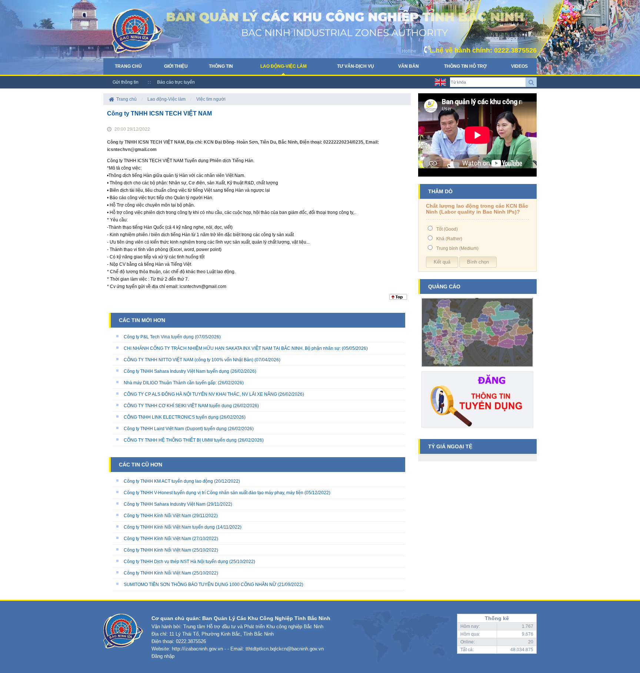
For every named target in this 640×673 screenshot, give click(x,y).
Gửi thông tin (126, 82)
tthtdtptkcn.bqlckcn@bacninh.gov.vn (285, 649)
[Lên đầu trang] (398, 298)
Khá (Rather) (449, 238)
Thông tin (221, 66)
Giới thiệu (176, 66)
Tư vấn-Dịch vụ (355, 66)
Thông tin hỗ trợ (465, 66)
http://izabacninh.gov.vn (197, 649)
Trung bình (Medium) (457, 248)
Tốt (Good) (447, 229)
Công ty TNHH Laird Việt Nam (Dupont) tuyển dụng (175, 428)
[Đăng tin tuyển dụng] (477, 430)
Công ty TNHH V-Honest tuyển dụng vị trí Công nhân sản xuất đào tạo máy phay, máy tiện (214, 492)
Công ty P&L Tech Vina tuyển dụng (159, 336)
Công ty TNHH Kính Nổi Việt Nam (157, 515)
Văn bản (408, 66)
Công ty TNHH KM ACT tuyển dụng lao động (168, 481)
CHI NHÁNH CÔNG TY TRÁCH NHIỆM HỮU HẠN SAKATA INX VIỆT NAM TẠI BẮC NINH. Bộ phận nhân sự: (232, 348)
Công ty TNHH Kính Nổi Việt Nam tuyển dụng (169, 527)
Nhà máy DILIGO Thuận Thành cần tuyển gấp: (170, 382)
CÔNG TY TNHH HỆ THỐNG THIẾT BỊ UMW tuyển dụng (180, 440)
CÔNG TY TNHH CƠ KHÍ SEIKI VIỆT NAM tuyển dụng (178, 405)
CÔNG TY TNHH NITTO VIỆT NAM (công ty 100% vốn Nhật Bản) (189, 359)
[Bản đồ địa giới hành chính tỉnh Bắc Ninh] (477, 369)
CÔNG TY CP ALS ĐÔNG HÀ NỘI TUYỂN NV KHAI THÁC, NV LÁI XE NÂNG (200, 394)
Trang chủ (128, 66)
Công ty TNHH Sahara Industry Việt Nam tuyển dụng (176, 371)
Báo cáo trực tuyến (176, 82)
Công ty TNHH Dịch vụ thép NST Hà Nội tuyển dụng (176, 561)
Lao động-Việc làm (283, 66)
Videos (519, 66)
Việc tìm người (211, 99)
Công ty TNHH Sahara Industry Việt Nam (165, 504)
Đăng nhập (162, 656)
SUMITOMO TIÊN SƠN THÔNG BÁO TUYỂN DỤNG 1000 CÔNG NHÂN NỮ (200, 584)
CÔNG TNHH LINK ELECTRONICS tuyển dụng (171, 417)
